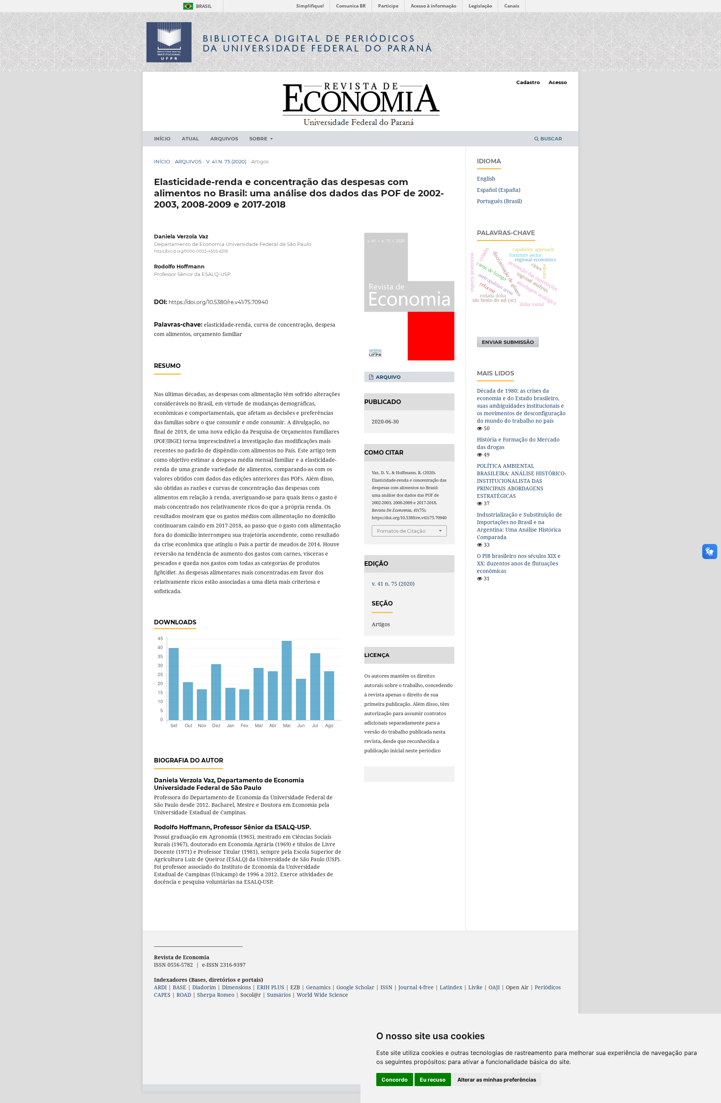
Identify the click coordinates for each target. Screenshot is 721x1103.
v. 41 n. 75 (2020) (226, 161)
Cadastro (528, 82)
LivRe (475, 987)
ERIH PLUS (270, 987)
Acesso (558, 82)
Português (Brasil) (499, 201)
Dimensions (236, 987)
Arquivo (387, 377)
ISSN (386, 987)
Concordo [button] (395, 1079)
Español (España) (498, 189)
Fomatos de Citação (401, 531)
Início (162, 139)
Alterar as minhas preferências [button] (496, 1079)
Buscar (550, 139)
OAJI (494, 987)
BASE (179, 987)
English (486, 178)
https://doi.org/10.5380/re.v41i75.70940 (218, 302)
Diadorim (204, 987)
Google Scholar (355, 987)
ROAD (183, 994)
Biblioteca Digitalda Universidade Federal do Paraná (318, 43)
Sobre (259, 139)
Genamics (318, 987)
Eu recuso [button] (433, 1079)
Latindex (451, 987)
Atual (190, 139)
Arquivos (224, 139)
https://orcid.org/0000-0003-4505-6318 (191, 251)
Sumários (279, 994)
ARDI (160, 987)
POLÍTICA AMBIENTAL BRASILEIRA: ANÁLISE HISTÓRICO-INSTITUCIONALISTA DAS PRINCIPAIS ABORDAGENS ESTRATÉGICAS (521, 480)
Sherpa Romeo (215, 994)
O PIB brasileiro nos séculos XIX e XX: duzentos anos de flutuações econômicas (519, 563)
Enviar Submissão (508, 342)
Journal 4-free (416, 987)
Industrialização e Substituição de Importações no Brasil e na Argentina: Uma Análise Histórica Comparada (519, 526)
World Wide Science (322, 994)
